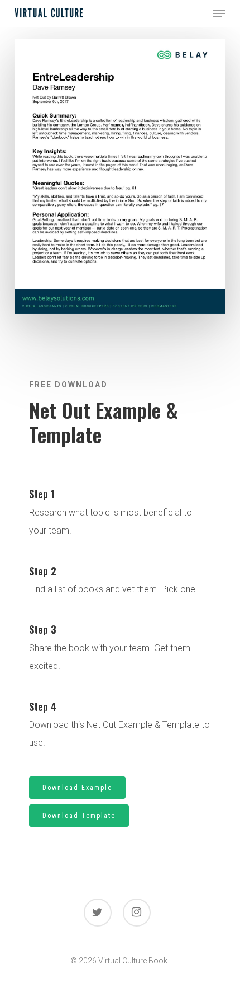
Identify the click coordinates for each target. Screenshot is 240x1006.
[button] (219, 13)
